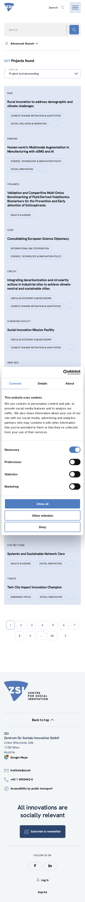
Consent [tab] (15, 383)
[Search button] (74, 29)
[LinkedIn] (50, 866)
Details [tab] (42, 383)
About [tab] (69, 383)
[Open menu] (75, 7)
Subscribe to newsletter (46, 831)
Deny (42, 527)
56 (52, 636)
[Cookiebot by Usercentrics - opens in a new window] (63, 372)
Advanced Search (22, 43)
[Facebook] (35, 866)
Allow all (42, 504)
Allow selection (42, 515)
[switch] (74, 462)
